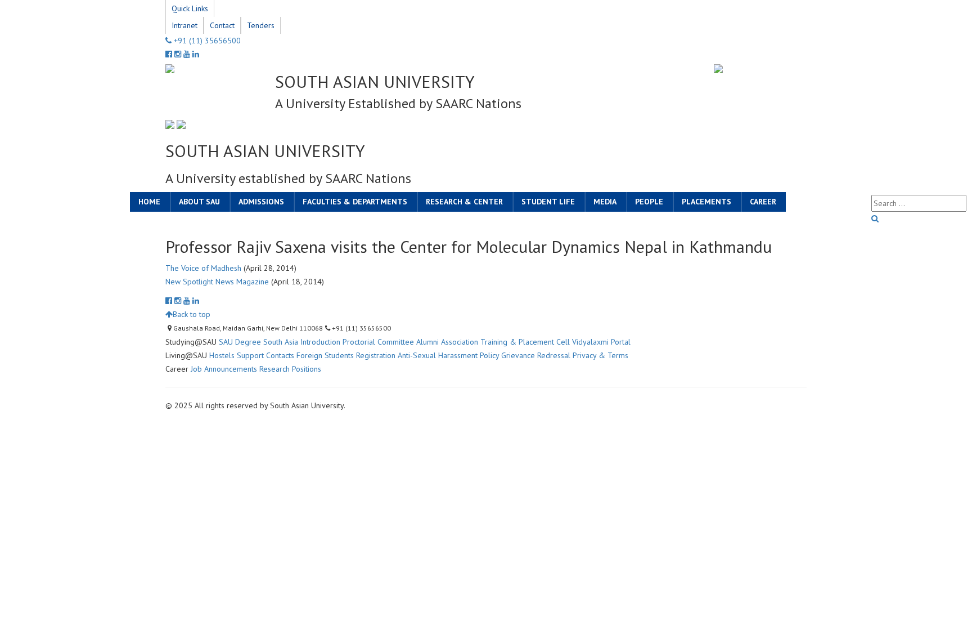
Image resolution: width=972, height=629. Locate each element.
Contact (222, 25)
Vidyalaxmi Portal (601, 342)
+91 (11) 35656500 (206, 40)
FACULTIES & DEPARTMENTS (355, 202)
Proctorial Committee (378, 342)
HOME (149, 202)
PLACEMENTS (706, 202)
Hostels (222, 355)
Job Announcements (224, 369)
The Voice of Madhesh (203, 268)
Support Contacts (265, 355)
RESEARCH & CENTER (464, 202)
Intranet (184, 25)
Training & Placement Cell (525, 342)
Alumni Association (447, 342)
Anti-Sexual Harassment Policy (448, 355)
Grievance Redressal (535, 355)
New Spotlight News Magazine (217, 281)
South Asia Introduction (301, 342)
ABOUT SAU (199, 202)
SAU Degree (240, 342)
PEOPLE (649, 202)
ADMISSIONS (261, 202)
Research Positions (290, 369)
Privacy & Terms (600, 355)
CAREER (763, 202)
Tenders (260, 25)
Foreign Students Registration (345, 355)
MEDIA (604, 202)
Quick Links (190, 8)
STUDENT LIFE (548, 202)
